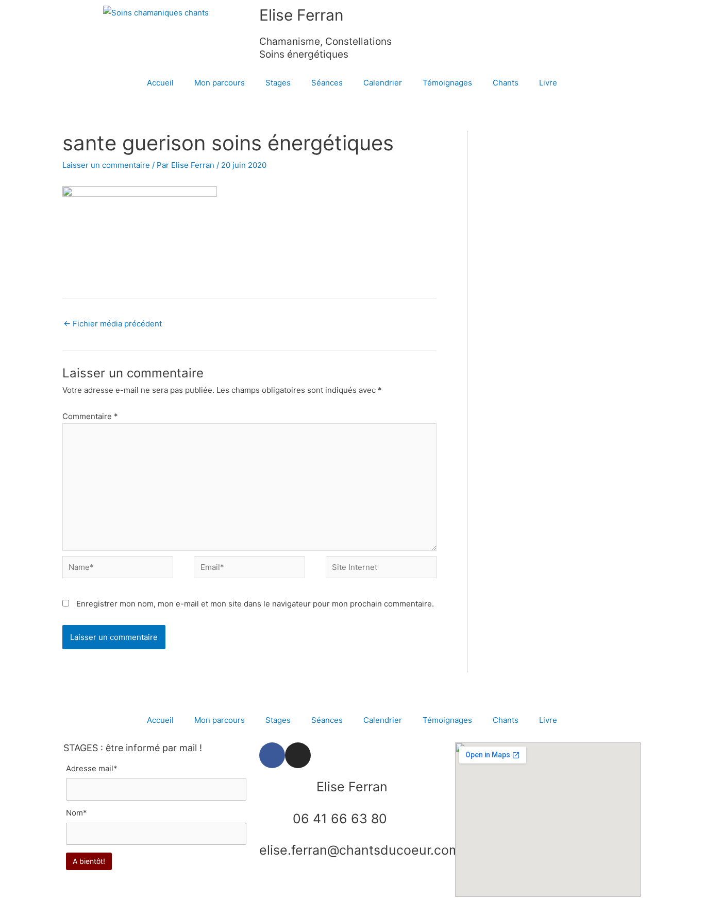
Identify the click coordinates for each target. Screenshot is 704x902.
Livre (548, 83)
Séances (327, 83)
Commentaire (90, 416)
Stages (278, 83)
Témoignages (447, 83)
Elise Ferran (301, 15)
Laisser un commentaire (106, 165)
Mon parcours (219, 83)
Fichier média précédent (112, 323)
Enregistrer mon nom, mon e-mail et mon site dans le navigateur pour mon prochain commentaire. (255, 604)
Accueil (160, 83)
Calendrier (382, 83)
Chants (505, 83)
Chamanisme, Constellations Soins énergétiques (325, 48)
